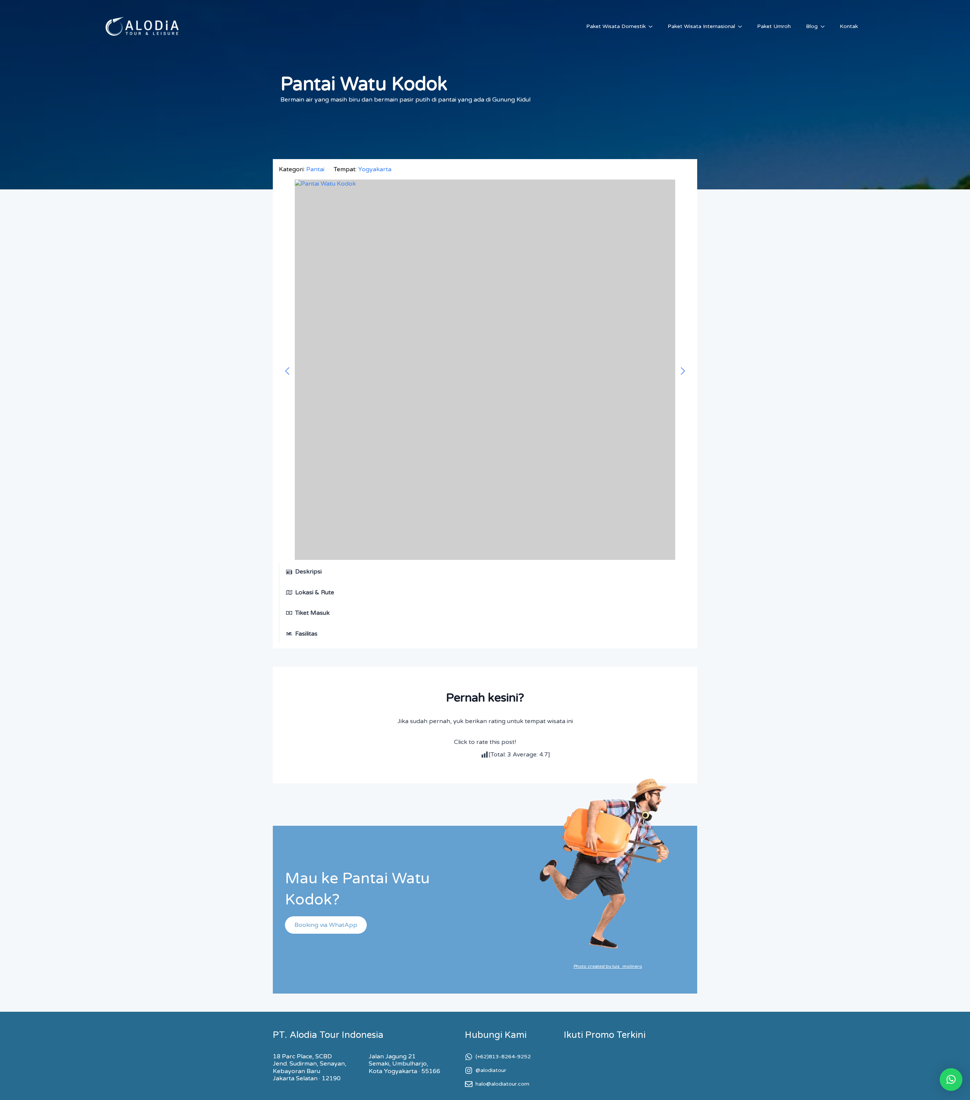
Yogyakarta (374, 169)
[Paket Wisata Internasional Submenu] (742, 26)
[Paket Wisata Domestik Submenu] (653, 26)
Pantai (315, 169)
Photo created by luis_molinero (608, 966)
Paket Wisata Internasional (701, 26)
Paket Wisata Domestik (616, 26)
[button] (951, 1079)
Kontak (849, 26)
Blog (812, 26)
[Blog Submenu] (825, 26)
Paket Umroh (774, 26)
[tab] (310, 571)
